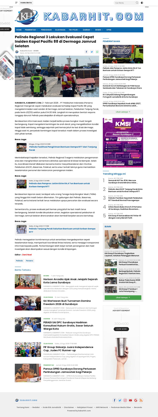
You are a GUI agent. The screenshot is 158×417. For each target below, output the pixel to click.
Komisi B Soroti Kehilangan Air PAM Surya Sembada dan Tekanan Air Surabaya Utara (122, 87)
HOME (18, 30)
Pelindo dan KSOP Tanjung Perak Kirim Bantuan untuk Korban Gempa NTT (125, 190)
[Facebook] (114, 400)
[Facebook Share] (86, 52)
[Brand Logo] (79, 16)
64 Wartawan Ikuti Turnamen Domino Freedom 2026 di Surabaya (67, 302)
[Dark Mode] (142, 3)
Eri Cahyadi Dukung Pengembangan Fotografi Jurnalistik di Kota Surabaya (120, 95)
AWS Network (102, 407)
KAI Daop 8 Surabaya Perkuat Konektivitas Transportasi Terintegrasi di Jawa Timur (128, 263)
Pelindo (19, 260)
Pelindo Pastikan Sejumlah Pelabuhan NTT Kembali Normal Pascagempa (125, 199)
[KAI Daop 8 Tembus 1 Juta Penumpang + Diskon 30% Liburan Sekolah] (111, 289)
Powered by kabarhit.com (79, 410)
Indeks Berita (26, 2)
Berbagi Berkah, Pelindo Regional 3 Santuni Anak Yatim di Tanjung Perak (130, 272)
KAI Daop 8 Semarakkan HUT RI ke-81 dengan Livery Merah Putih (124, 217)
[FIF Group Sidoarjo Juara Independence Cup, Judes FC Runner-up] (28, 351)
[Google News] (136, 400)
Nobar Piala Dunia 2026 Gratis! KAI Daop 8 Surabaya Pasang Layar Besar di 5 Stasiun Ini (129, 281)
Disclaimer (69, 407)
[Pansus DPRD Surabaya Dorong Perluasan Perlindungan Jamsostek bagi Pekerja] (28, 373)
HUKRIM (46, 319)
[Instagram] (125, 400)
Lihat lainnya (122, 297)
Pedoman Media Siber (121, 407)
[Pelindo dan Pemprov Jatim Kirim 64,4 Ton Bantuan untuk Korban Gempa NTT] (123, 54)
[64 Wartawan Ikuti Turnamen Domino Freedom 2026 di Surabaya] (28, 305)
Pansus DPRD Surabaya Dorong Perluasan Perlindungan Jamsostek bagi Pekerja (69, 370)
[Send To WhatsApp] (97, 52)
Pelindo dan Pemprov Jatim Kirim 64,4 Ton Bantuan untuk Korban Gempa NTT (122, 69)
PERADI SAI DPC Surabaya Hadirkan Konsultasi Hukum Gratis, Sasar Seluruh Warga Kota (68, 326)
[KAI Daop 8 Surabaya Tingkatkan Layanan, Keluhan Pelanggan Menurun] (123, 239)
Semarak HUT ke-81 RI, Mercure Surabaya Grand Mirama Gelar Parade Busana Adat (122, 181)
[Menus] (16, 3)
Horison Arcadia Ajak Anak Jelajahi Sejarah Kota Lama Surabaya (70, 281)
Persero (29, 260)
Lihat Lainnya (122, 112)
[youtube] (130, 400)
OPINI (108, 30)
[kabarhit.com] (26, 400)
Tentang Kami (23, 407)
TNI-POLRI (73, 30)
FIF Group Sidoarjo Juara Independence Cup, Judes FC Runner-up (68, 348)
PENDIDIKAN (46, 30)
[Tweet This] (92, 52)
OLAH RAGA (60, 30)
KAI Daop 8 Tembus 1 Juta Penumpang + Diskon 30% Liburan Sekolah (128, 290)
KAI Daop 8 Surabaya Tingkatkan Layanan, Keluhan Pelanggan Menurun (122, 254)
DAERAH (86, 30)
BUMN (36, 51)
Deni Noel (27, 254)
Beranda (138, 407)
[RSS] (141, 400)
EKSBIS (98, 30)
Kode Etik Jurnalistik (52, 407)
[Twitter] (120, 400)
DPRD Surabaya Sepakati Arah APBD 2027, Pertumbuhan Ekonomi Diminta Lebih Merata (122, 104)
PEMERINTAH (30, 30)
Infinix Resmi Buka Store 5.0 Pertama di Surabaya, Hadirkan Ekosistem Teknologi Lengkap (124, 208)
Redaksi (36, 407)
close (11, 7)
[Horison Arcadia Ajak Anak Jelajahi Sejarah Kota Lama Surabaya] (28, 283)
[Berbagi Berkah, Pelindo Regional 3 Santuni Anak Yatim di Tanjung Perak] (111, 271)
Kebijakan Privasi (85, 407)
